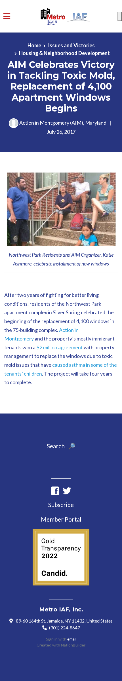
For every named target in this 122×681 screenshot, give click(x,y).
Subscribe (61, 504)
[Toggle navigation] (7, 16)
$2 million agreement (59, 347)
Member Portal (61, 519)
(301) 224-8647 (64, 627)
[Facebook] (55, 489)
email (71, 639)
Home (34, 45)
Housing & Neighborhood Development (64, 53)
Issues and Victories (71, 45)
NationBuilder (73, 645)
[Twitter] (67, 489)
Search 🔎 (61, 445)
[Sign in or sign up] (119, 16)
